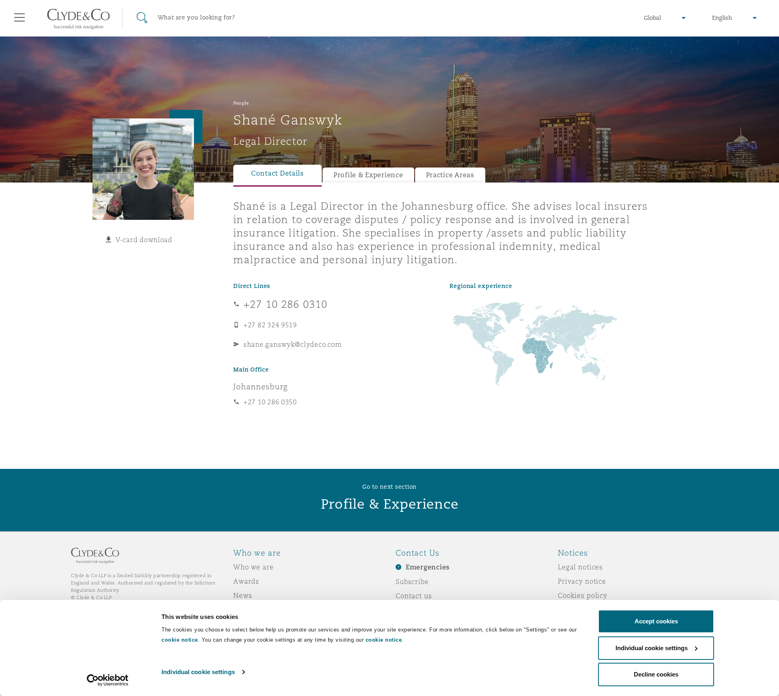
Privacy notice (582, 581)
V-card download (144, 240)
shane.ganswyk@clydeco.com (292, 344)
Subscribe (412, 582)
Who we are (253, 567)
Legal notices (580, 567)
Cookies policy (582, 595)
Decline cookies (656, 674)
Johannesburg (260, 386)
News (242, 595)
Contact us (414, 596)
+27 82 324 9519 (270, 325)
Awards (246, 581)
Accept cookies (656, 621)
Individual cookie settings (198, 671)
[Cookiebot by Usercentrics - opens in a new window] (107, 680)
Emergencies (428, 567)
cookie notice (179, 640)
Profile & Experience (368, 175)
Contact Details (277, 173)
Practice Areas (450, 175)
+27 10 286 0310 (285, 304)
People (241, 103)
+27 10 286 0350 (270, 402)
